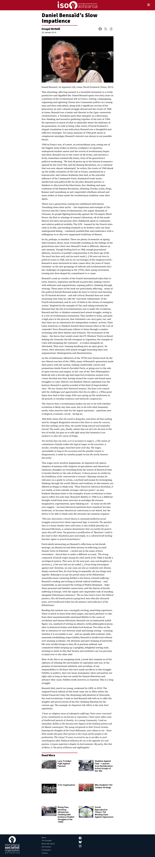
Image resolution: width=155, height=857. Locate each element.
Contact (45, 853)
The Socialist (47, 841)
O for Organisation (66, 785)
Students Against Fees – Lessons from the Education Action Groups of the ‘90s (104, 766)
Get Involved (46, 847)
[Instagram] (80, 846)
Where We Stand (48, 844)
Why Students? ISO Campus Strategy (103, 786)
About (44, 838)
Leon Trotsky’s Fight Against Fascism (64, 763)
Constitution (46, 850)
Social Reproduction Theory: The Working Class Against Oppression (104, 812)
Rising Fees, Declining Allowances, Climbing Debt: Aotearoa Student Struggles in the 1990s (66, 814)
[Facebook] (80, 838)
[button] (100, 29)
